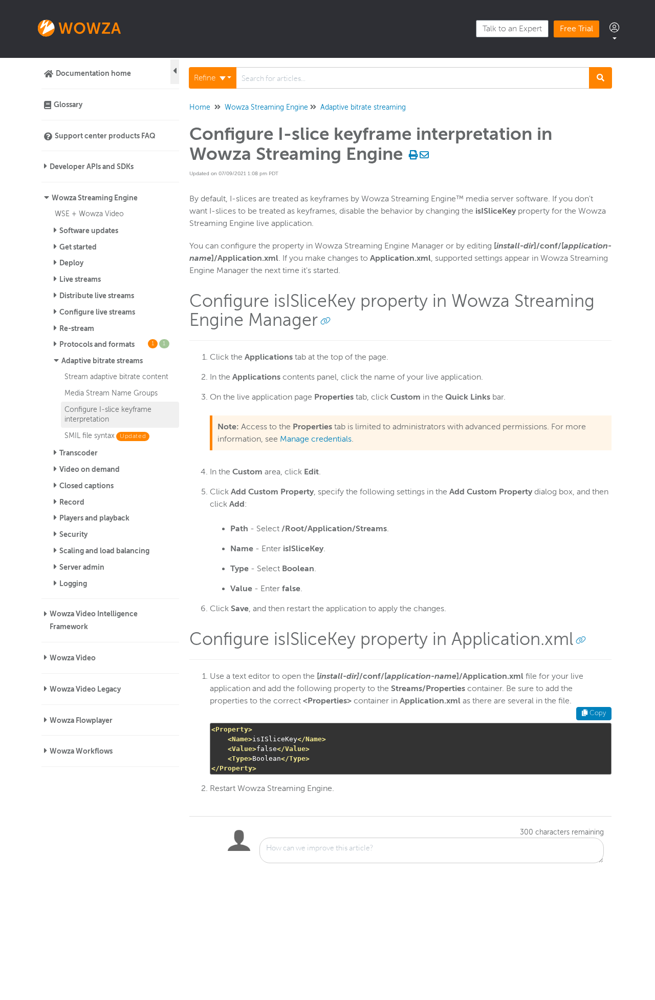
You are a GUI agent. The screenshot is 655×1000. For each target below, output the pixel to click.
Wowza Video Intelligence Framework (94, 620)
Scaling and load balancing (104, 551)
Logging (73, 583)
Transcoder (78, 453)
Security (73, 534)
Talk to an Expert (512, 28)
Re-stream (76, 328)
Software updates (88, 230)
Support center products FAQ (105, 136)
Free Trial (576, 28)
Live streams (80, 279)
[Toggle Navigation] (174, 71)
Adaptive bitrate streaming (363, 107)
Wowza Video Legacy (85, 689)
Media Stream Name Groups (111, 393)
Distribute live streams (96, 295)
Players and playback (94, 518)
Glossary (68, 104)
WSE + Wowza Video (89, 214)
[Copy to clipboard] (325, 320)
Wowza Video (73, 658)
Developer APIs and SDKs (92, 166)
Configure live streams (97, 312)
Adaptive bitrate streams (102, 361)
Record (71, 502)
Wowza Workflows (81, 751)
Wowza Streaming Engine (95, 198)
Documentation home (93, 73)
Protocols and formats (112, 344)
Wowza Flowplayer (81, 720)
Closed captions (86, 486)
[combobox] (413, 78)
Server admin (81, 567)
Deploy (71, 263)
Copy (596, 713)
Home (199, 107)
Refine (205, 78)
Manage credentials (316, 439)
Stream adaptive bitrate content (116, 376)
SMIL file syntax (89, 435)
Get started (78, 247)
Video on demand (89, 469)
